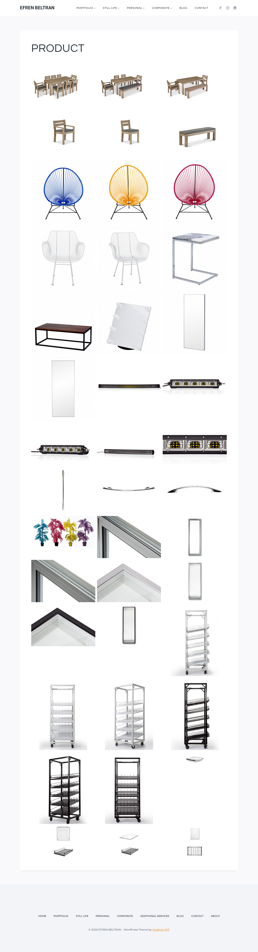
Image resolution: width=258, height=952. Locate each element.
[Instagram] (227, 8)
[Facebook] (220, 8)
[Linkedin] (235, 8)
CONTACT (201, 7)
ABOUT (215, 916)
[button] (63, 82)
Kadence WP (161, 929)
